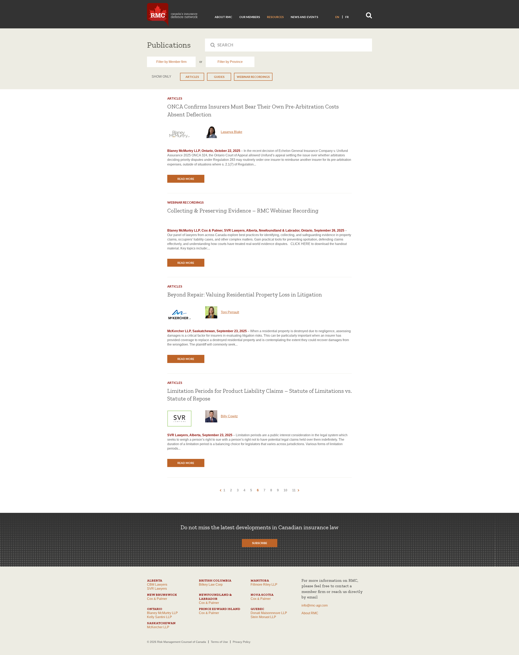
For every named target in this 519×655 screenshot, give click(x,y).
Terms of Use (219, 641)
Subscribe (259, 543)
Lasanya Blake (231, 132)
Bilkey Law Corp (211, 584)
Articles (192, 76)
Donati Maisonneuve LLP (269, 613)
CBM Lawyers (157, 584)
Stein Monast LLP (263, 617)
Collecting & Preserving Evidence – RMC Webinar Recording (242, 210)
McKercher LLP (158, 627)
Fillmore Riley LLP (264, 584)
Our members (249, 17)
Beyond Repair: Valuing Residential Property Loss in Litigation (244, 294)
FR (347, 17)
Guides (219, 76)
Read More (185, 178)
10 (285, 490)
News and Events (304, 17)
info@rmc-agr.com (314, 605)
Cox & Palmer (157, 598)
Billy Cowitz (229, 416)
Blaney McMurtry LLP (162, 613)
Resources (275, 17)
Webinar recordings (253, 76)
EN (337, 17)
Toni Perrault (230, 312)
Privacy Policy (241, 641)
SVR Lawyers (157, 588)
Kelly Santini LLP (159, 617)
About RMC (223, 17)
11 (294, 490)
